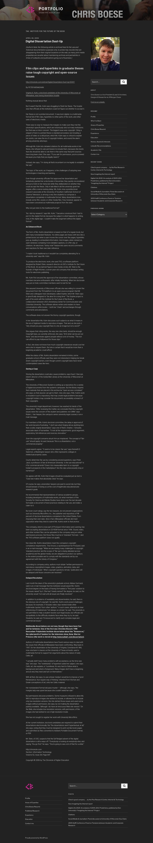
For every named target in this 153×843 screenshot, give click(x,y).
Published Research (32, 811)
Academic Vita (96, 150)
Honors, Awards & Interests (100, 142)
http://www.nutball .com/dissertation (68, 637)
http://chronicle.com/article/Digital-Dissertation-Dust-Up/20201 (50, 82)
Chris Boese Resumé (98, 129)
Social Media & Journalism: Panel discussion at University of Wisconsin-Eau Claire (97, 819)
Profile (93, 117)
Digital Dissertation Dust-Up (44, 41)
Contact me (95, 154)
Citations (94, 187)
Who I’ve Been (96, 121)
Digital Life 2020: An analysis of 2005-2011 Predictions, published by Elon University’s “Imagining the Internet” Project (106, 180)
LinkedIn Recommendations (101, 146)
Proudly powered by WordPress (36, 838)
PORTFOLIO (51, 8)
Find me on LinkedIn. (98, 102)
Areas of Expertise (97, 125)
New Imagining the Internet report (103, 174)
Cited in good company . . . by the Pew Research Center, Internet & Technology (96, 800)
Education (94, 137)
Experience (95, 133)
